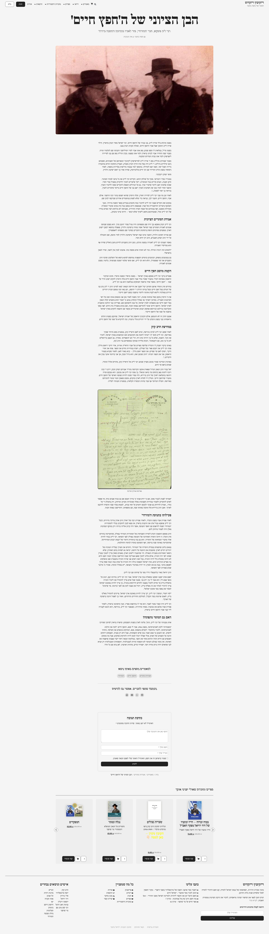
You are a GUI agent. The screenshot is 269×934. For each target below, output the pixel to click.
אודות (29, 4)
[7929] (158, 859)
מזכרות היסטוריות (54, 4)
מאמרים (86, 4)
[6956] (118, 859)
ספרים (67, 4)
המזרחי (121, 676)
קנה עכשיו (189, 859)
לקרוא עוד (253, 900)
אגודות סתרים (145, 676)
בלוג (9, 4)
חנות (20, 4)
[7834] (198, 859)
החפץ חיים (132, 676)
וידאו (77, 4)
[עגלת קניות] (92, 4)
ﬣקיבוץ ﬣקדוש (253, 884)
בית (157, 775)
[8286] (77, 859)
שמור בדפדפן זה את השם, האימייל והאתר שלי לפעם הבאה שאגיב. (139, 758)
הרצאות (39, 4)
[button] (95, 4)
